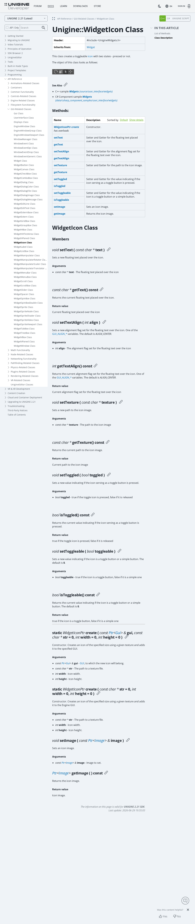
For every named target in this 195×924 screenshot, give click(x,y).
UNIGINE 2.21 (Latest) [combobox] (20, 18)
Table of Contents (17, 414)
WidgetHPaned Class (24, 238)
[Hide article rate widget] (187, 909)
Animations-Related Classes (25, 83)
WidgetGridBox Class (24, 221)
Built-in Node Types (18, 66)
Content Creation (16, 393)
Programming (15, 74)
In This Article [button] (166, 28)
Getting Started (15, 35)
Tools (10, 61)
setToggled (60, 179)
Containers (16, 87)
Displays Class (21, 122)
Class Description (163, 37)
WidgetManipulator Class (27, 255)
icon (90, 56)
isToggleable (61, 200)
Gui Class (18, 113)
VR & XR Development (19, 388)
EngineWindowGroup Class (28, 130)
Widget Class (20, 160)
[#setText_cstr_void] (109, 249)
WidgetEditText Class (24, 208)
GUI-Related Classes (21, 109)
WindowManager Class (25, 139)
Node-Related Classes (22, 354)
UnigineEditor (15, 57)
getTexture (60, 172)
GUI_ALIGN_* (59, 334)
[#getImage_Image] (106, 773)
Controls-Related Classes (23, 96)
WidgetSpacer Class (24, 294)
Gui (118, 632)
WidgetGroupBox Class (25, 225)
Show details (136, 120)
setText (58, 137)
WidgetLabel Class (23, 246)
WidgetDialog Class (23, 182)
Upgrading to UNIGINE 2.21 (22, 401)
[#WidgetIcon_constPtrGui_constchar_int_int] (126, 637)
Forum (38, 6)
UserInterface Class (24, 117)
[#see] (65, 85)
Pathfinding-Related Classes (25, 363)
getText (58, 144)
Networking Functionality (23, 358)
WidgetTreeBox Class (24, 332)
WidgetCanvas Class (24, 169)
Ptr (111, 632)
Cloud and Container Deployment (25, 397)
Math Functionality (20, 350)
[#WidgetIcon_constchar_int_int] (98, 693)
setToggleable (62, 193)
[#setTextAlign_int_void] (104, 322)
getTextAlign (61, 158)
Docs (51, 6)
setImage (59, 206)
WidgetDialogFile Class (25, 190)
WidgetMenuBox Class (25, 276)
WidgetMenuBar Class (25, 272)
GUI (82, 663)
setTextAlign (61, 151)
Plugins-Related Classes (23, 371)
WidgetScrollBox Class (25, 285)
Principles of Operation (19, 48)
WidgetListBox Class (24, 251)
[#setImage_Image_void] (128, 740)
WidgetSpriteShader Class (27, 315)
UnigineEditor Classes (22, 384)
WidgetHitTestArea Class (26, 233)
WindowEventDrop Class (26, 152)
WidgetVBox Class (23, 337)
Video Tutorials (15, 44)
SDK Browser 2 (15, 53)
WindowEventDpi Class (25, 147)
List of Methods (162, 33)
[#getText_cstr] (101, 289)
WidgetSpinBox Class (24, 298)
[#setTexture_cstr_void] (121, 402)
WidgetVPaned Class (24, 341)
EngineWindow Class (24, 126)
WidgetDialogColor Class (26, 186)
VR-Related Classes (20, 380)
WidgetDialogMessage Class (28, 199)
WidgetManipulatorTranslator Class (31, 268)
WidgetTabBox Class (24, 328)
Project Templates (17, 70)
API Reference (15, 78)
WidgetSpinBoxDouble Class (28, 302)
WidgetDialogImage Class (27, 195)
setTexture (60, 165)
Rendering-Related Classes (24, 375)
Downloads (80, 6)
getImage (59, 213)
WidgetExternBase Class (26, 212)
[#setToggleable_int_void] (119, 551)
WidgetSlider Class (23, 289)
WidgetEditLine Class (24, 203)
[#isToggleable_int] (98, 595)
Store (97, 6)
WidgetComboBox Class (26, 177)
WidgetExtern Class (24, 216)
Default (124, 120)
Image (100, 740)
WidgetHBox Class (23, 229)
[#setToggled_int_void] (109, 475)
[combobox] (169, 6)
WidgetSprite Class (23, 307)
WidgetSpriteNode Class (26, 311)
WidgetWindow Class (24, 345)
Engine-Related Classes (23, 100)
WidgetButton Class (24, 165)
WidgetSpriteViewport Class (28, 324)
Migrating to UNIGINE (19, 40)
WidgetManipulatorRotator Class (30, 259)
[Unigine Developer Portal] (17, 6)
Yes (165, 916)
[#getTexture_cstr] (107, 442)
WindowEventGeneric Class (28, 156)
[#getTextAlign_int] (95, 366)
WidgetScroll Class (23, 281)
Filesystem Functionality (23, 104)
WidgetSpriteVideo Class (26, 320)
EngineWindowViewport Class (29, 134)
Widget (91, 47)
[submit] (43, 27)
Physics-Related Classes (23, 367)
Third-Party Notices (17, 410)
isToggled (59, 186)
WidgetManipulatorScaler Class (30, 264)
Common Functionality (22, 91)
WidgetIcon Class (23, 242)
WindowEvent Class (24, 143)
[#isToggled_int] (93, 515)
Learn (63, 6)
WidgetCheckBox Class (25, 173)
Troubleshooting (16, 406)
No (179, 916)
